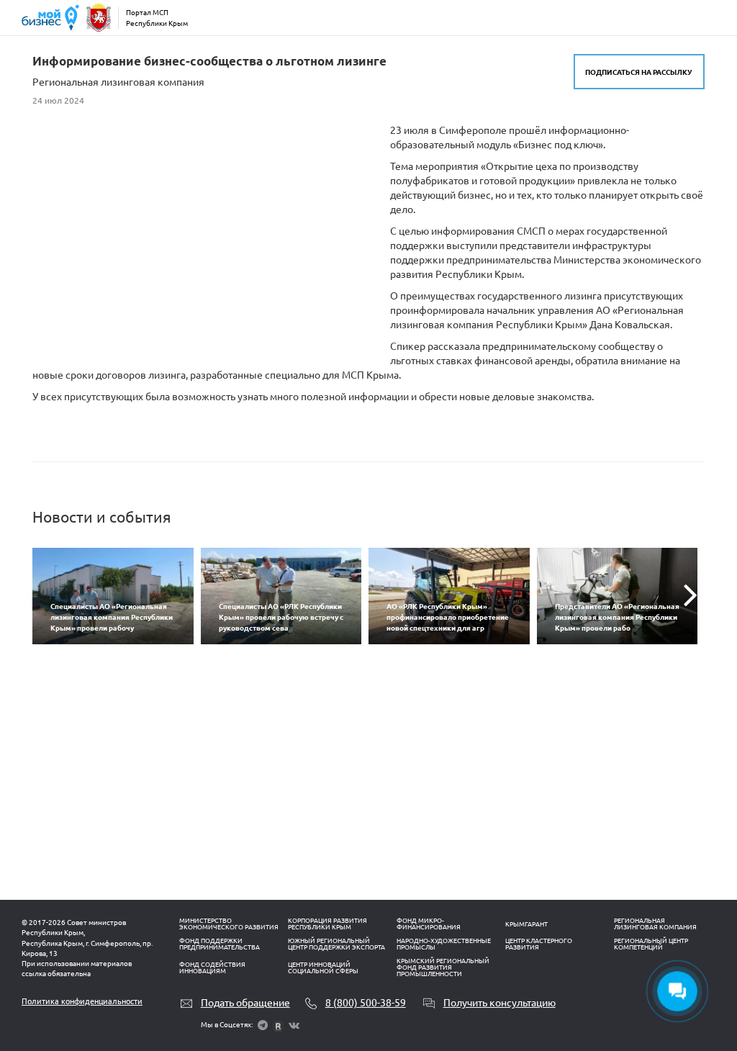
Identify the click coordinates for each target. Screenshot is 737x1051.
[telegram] (263, 1025)
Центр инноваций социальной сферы (323, 968)
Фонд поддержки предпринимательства (219, 944)
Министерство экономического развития (229, 924)
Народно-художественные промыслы (444, 944)
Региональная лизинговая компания (655, 924)
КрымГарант (526, 924)
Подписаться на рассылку (638, 71)
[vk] (294, 1025)
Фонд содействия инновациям (212, 968)
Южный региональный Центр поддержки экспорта (336, 944)
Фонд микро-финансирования (429, 924)
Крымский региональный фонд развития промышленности (443, 967)
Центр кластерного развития (538, 944)
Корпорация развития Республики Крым (327, 924)
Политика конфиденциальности (82, 1001)
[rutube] (278, 1025)
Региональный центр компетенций (651, 944)
